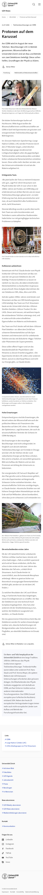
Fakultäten (7, 772)
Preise (6, 784)
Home (4, 17)
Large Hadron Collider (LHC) (16, 743)
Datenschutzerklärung (32, 892)
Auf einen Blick (9, 768)
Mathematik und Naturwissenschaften (26, 73)
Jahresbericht (8, 780)
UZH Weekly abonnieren (12, 805)
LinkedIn (9, 839)
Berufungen (8, 788)
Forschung (6, 73)
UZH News (6, 11)
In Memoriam (8, 792)
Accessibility (20, 892)
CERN (8, 739)
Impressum (5, 892)
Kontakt (12, 892)
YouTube (9, 857)
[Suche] (34, 4)
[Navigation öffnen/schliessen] (39, 4)
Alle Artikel (12, 17)
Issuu (8, 862)
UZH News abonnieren (11, 809)
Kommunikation (9, 826)
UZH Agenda (8, 776)
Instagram (10, 844)
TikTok (8, 853)
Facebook (9, 848)
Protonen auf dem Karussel (28, 17)
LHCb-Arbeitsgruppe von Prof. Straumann (21, 746)
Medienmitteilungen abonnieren (15, 813)
